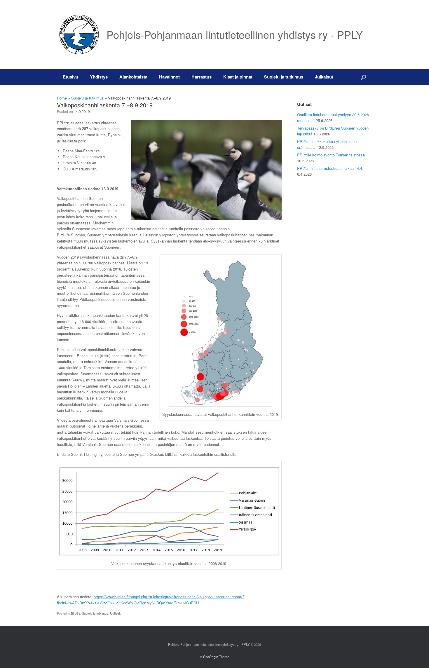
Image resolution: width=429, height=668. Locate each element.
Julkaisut (324, 77)
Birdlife (75, 613)
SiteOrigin (210, 656)
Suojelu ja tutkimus (283, 77)
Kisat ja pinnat (237, 77)
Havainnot (169, 77)
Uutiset (115, 613)
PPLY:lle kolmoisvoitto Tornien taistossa (331, 155)
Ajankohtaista (133, 77)
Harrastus (201, 77)
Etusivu (70, 77)
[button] (363, 77)
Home (62, 98)
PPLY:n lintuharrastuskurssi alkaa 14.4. (330, 168)
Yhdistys (99, 77)
